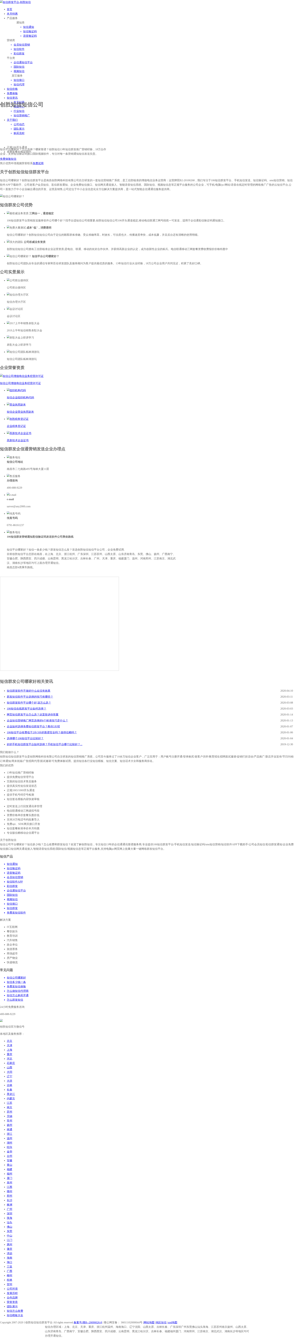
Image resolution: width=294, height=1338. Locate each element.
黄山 (9, 1164)
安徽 (9, 1160)
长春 (9, 1089)
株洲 (9, 1204)
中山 (9, 1235)
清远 (9, 1253)
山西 (9, 1067)
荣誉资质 (12, 1302)
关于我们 (12, 119)
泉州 (9, 1182)
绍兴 (9, 1147)
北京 (9, 1040)
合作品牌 (12, 1297)
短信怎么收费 (15, 1310)
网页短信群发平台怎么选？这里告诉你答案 (33, 714)
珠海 (9, 1217)
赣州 (9, 1191)
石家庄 (11, 1063)
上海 (9, 1049)
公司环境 (12, 1288)
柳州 (9, 1275)
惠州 (9, 1244)
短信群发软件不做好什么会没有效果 (28, 690)
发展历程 (12, 1293)
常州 (9, 1120)
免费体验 (12, 93)
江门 (9, 1240)
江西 (9, 1187)
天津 (9, 1045)
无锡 (9, 1116)
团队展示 (12, 1306)
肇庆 (9, 1248)
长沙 (9, 1200)
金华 (9, 1151)
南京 (9, 1107)
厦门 (9, 1178)
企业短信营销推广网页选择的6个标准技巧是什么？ (37, 720)
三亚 (9, 1266)
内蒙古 (11, 1098)
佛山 (9, 1226)
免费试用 (38, 163)
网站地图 (149, 1322)
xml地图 (172, 1322)
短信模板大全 (15, 1315)
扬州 (9, 1125)
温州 (9, 1138)
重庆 (9, 1054)
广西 (9, 1271)
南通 (9, 1129)
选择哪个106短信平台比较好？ (25, 738)
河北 (9, 1058)
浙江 (9, 1133)
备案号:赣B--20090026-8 (88, 1322)
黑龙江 (11, 1094)
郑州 (9, 1195)
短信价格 (12, 88)
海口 (9, 1262)
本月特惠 (12, 13)
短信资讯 (12, 97)
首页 (9, 9)
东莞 (9, 1231)
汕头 (9, 1222)
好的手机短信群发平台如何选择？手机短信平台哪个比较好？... (44, 744)
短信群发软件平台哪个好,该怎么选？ (29, 702)
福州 (9, 1173)
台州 (9, 1156)
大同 (9, 1071)
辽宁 (9, 1076)
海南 (9, 1257)
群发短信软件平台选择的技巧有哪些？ (30, 696)
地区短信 (161, 1322)
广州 (9, 1209)
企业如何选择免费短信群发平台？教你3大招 (33, 726)
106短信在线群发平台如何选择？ (26, 708)
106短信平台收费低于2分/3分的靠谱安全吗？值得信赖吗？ (42, 732)
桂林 (9, 1279)
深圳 (9, 1213)
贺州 (9, 1284)
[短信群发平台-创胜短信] (15, 2)
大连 (9, 1080)
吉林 (9, 1085)
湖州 (9, 1142)
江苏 (9, 1102)
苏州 (9, 1111)
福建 (9, 1169)
